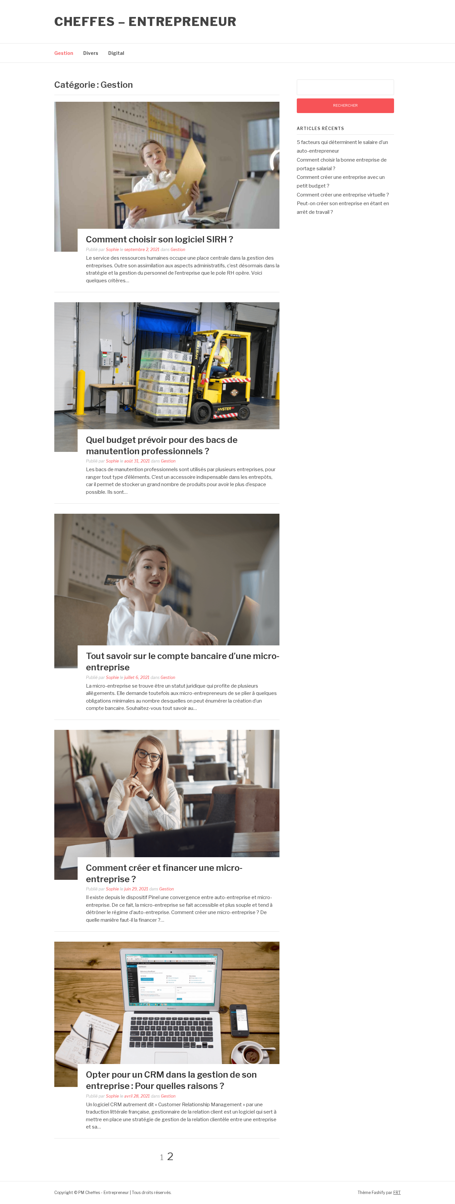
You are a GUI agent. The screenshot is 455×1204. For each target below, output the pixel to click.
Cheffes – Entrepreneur (145, 21)
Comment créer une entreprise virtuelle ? (343, 195)
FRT (397, 1192)
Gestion (63, 53)
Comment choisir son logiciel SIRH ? (159, 239)
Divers (90, 53)
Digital (116, 53)
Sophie (112, 249)
